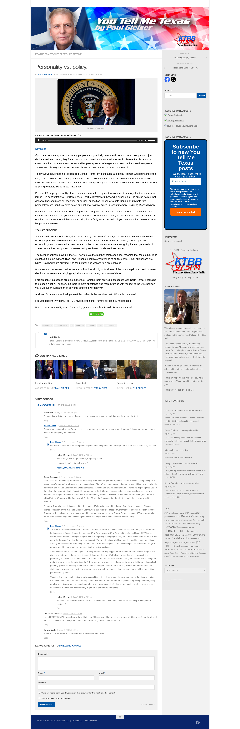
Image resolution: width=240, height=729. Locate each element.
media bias (169, 549)
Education (178, 535)
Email (102, 673)
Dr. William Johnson (173, 410)
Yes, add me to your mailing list (56, 698)
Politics (200, 549)
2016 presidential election (174, 513)
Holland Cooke (50, 426)
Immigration (186, 542)
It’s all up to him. (43, 383)
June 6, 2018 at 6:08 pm (69, 630)
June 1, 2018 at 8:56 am (71, 477)
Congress (197, 520)
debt (203, 520)
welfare (196, 557)
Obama (179, 550)
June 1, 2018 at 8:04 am (69, 426)
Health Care (170, 538)
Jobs (193, 542)
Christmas (188, 520)
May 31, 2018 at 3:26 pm (67, 413)
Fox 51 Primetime (71, 54)
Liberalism (178, 546)
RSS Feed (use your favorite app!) (182, 126)
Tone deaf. (81, 383)
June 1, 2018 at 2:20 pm (82, 455)
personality (91, 325)
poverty (167, 553)
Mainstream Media (192, 546)
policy (100, 325)
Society (194, 553)
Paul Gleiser (45, 74)
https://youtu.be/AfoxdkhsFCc (70, 468)
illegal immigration (172, 542)
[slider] (152, 140)
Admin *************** (173, 580)
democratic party (192, 523)
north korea (80, 325)
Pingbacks (68, 405)
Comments (47, 405)
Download (40, 149)
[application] (96, 140)
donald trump (47, 325)
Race (172, 553)
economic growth (61, 325)
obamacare (190, 549)
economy (169, 535)
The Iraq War (188, 557)
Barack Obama (191, 516)
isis (72, 325)
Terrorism (179, 556)
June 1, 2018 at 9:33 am (74, 442)
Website (42, 682)
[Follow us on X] (203, 723)
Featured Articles (47, 54)
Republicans (186, 553)
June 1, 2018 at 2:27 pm (82, 597)
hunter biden (197, 539)
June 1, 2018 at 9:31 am (74, 526)
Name (41, 673)
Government (198, 535)
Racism (177, 553)
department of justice (186, 527)
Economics (193, 531)
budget (178, 520)
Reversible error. (125, 383)
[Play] (39, 140)
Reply (46, 420)
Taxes (172, 556)
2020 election (190, 513)
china (183, 520)
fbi (191, 535)
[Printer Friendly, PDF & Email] (96, 314)
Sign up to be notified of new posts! (75, 3)
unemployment (110, 325)
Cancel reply (147, 705)
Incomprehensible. (194, 410)
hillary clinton (184, 538)
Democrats (171, 527)
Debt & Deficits (170, 524)
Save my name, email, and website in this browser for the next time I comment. (78, 693)
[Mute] (146, 140)
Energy (186, 535)
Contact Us (48, 3)
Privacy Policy (90, 720)
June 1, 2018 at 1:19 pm (72, 614)
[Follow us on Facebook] (198, 722)
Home (36, 3)
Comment (43, 654)
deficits (181, 523)
